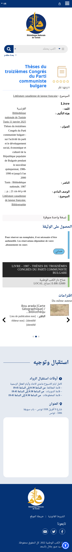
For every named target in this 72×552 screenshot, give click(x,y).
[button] (61, 49)
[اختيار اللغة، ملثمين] (4, 4)
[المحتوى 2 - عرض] (36, 336)
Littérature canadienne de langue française (35, 96)
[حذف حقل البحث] (15, 49)
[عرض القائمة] (67, 3)
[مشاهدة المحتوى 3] (33, 336)
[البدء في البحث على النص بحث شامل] (9, 49)
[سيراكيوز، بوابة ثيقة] (36, 25)
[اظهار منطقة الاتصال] (60, 4)
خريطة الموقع (37, 516)
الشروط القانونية (56, 516)
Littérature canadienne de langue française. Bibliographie (14, 200)
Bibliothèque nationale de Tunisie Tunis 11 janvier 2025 (14, 117)
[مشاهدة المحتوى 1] (39, 336)
